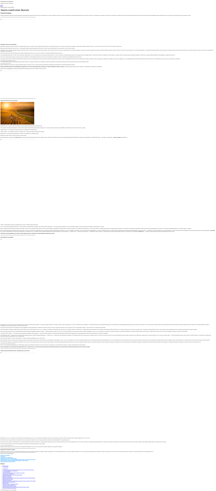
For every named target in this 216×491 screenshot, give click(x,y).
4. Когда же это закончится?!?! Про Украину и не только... (14, 472)
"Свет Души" (5, 468)
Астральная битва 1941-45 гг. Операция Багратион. (12, 474)
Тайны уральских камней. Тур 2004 (7, 461)
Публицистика (5, 466)
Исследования (5, 465)
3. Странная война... (6, 471)
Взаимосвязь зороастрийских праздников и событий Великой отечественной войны (19, 477)
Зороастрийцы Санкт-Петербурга (6, 1)
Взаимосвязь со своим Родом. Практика (8, 458)
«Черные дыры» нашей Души (6, 457)
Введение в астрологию (7, 476)
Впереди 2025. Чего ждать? (8, 478)
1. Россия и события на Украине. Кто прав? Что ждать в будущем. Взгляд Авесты (18, 469)
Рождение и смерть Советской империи (10, 484)
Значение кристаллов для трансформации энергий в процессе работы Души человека (17, 459)
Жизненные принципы (5, 455)
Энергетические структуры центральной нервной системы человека (14, 460)
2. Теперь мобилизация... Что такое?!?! (10, 470)
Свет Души (2, 456)
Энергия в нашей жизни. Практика (9, 488)
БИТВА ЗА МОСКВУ (7, 475)
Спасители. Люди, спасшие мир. (9, 485)
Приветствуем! (5, 483)
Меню (1, 5)
